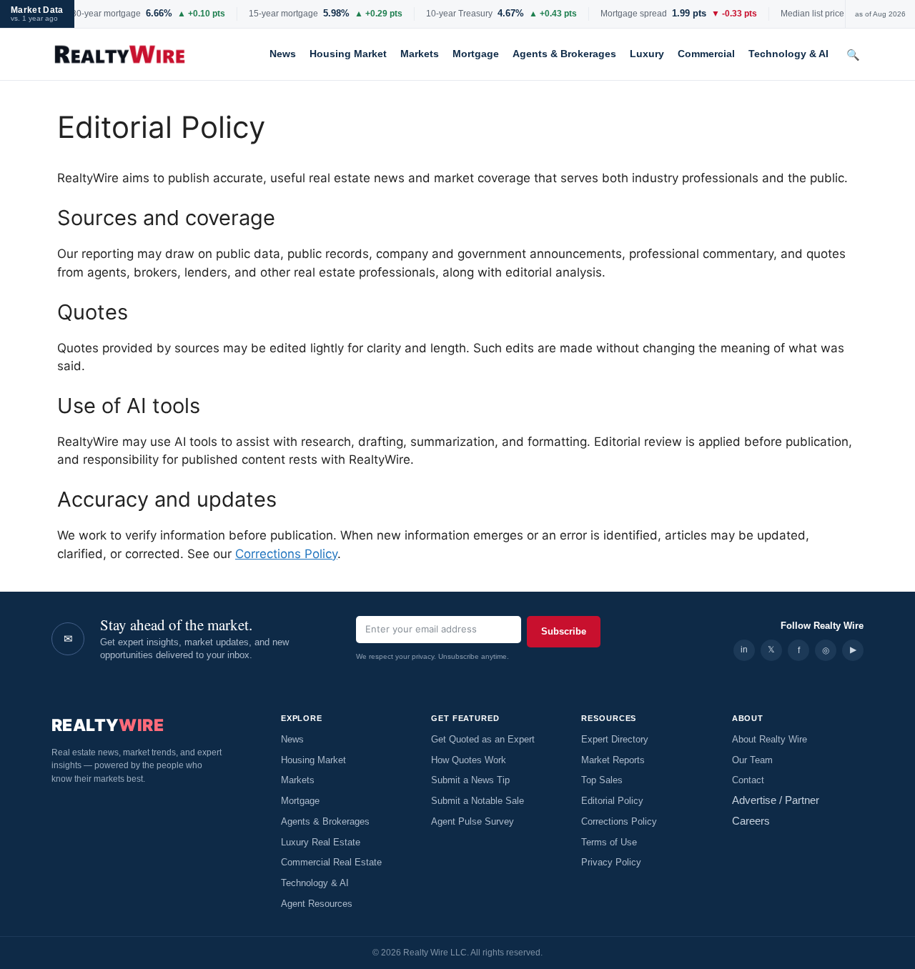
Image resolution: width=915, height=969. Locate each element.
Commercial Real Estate (331, 863)
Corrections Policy (286, 554)
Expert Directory (614, 740)
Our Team (752, 760)
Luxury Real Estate (320, 843)
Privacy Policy (611, 863)
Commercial (706, 54)
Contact (748, 780)
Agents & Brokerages (564, 54)
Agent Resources (316, 904)
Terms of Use (609, 843)
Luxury (647, 54)
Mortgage (475, 54)
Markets (419, 54)
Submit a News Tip (470, 780)
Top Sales (602, 780)
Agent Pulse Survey (472, 822)
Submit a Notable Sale (477, 801)
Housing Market (348, 54)
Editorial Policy (612, 801)
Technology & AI (788, 54)
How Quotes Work (468, 760)
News (282, 54)
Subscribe (563, 631)
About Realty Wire (769, 740)
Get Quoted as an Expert (483, 740)
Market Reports (613, 760)
